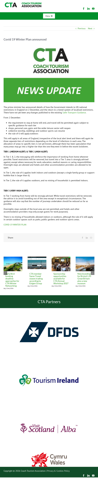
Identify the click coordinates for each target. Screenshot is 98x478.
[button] (5, 273)
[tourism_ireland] (49, 357)
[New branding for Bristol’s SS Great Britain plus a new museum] (85, 258)
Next (90, 28)
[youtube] (93, 8)
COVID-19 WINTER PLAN (15, 224)
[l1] (23, 3)
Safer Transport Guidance (74, 112)
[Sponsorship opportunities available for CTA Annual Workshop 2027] (61, 258)
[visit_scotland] (49, 405)
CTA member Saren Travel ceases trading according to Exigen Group (36, 278)
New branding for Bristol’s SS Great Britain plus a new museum (84, 278)
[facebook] (83, 8)
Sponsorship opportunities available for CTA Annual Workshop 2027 (60, 278)
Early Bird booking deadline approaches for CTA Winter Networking (12, 279)
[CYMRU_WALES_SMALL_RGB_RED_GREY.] (49, 453)
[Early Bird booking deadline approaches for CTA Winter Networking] (13, 258)
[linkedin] (88, 8)
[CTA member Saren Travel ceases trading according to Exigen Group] (37, 258)
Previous (82, 28)
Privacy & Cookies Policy (58, 470)
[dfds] (49, 309)
